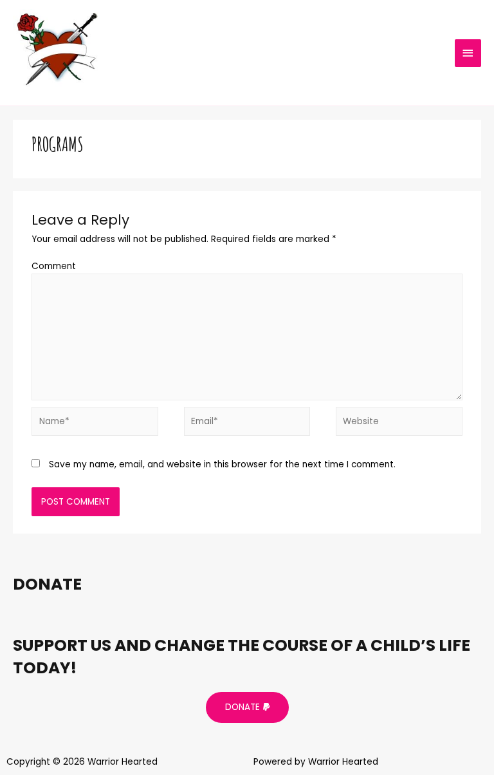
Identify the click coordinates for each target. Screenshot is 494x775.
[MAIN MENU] (468, 53)
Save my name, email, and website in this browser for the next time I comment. (222, 464)
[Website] (399, 424)
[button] (247, 707)
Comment (54, 266)
